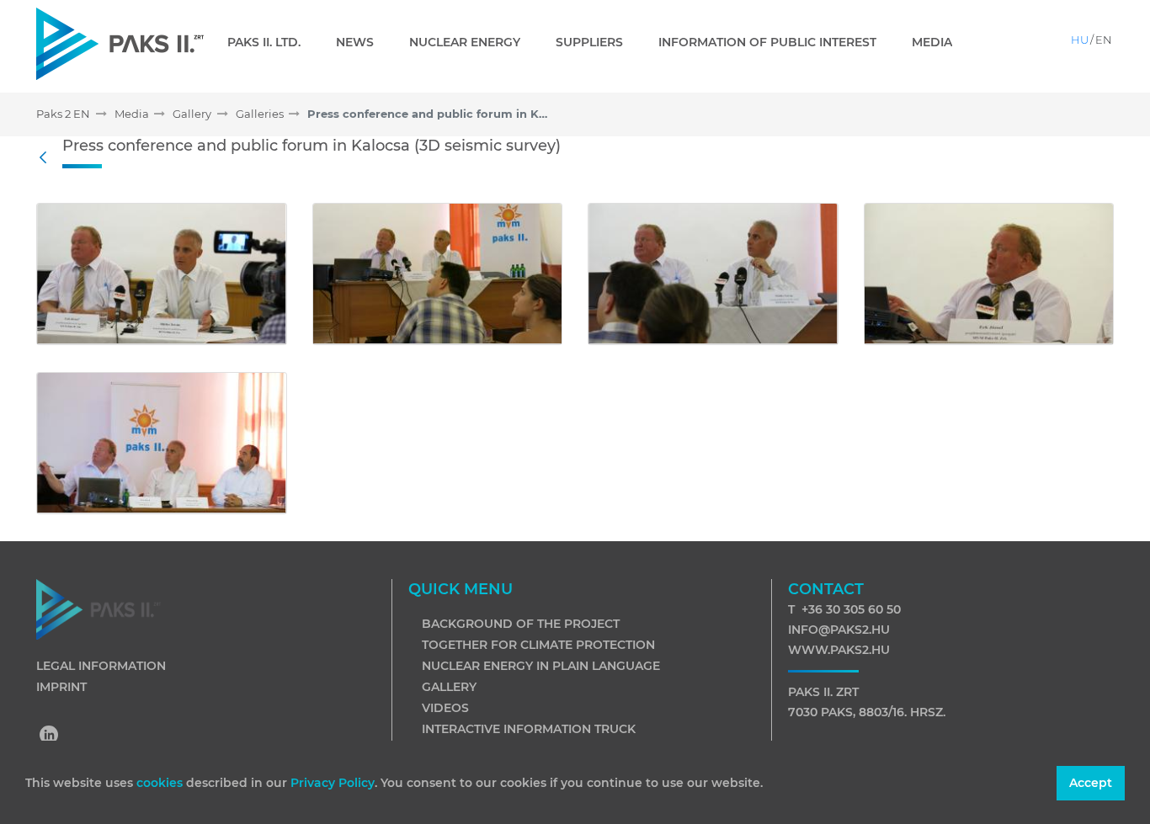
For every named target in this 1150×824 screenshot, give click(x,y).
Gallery (449, 686)
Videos (445, 707)
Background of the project (521, 623)
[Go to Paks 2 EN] (120, 43)
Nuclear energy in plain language (541, 665)
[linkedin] (49, 736)
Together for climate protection (538, 644)
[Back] (47, 158)
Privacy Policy (332, 782)
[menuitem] (271, 42)
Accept (1090, 782)
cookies (161, 782)
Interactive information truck (529, 728)
